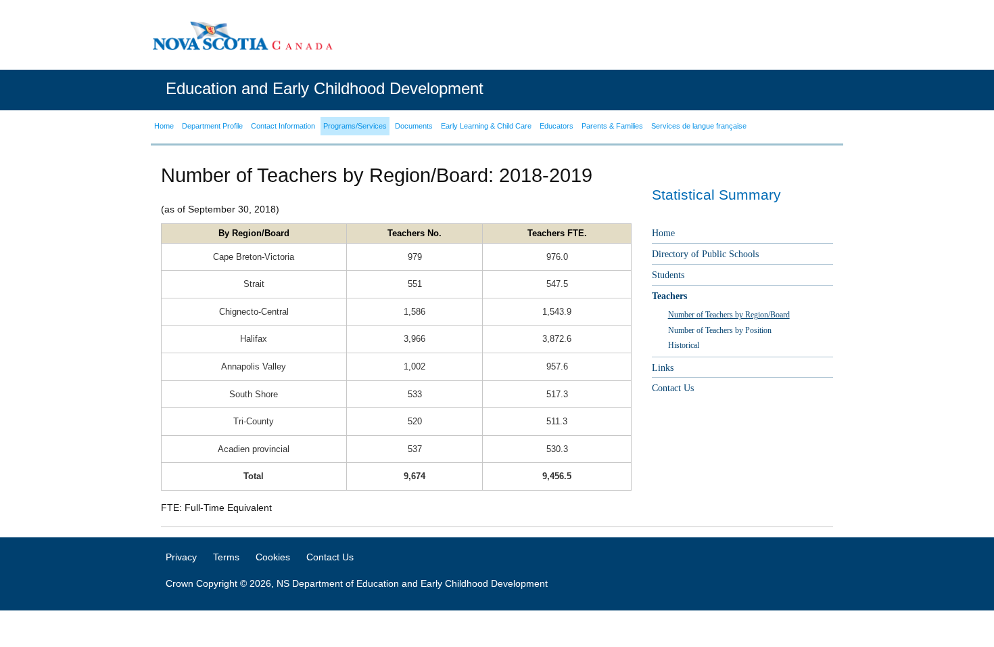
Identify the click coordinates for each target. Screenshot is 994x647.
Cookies (273, 557)
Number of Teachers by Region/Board (729, 314)
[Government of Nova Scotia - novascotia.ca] (242, 35)
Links (662, 368)
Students (668, 275)
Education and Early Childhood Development (324, 88)
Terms (226, 557)
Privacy (181, 557)
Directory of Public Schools (705, 254)
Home (663, 233)
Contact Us (673, 388)
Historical (683, 345)
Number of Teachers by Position (720, 330)
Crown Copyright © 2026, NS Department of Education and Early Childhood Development (357, 583)
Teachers (669, 296)
